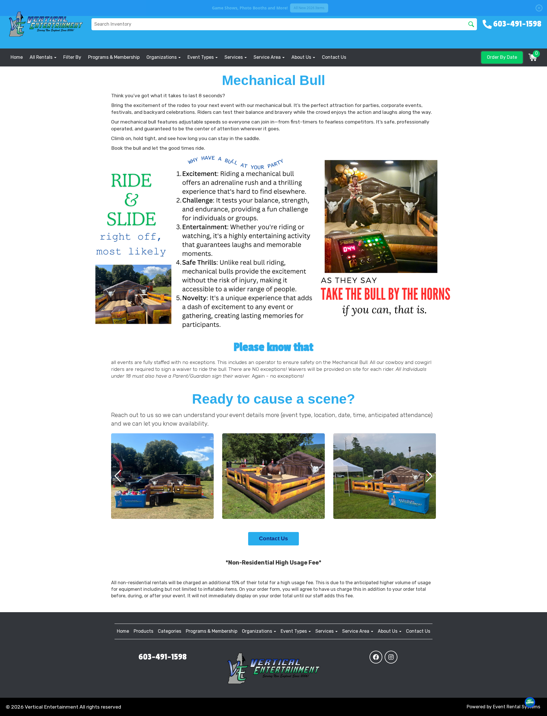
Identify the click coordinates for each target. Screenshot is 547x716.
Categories (169, 631)
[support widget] (530, 702)
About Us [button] (301, 57)
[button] (118, 476)
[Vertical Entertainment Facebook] (376, 657)
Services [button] (234, 57)
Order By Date (502, 57)
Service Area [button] (268, 57)
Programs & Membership (114, 57)
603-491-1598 (162, 657)
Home (17, 57)
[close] (539, 8)
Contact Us (334, 57)
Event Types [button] (201, 57)
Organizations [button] (162, 57)
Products (143, 631)
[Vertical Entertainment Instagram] (391, 657)
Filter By (72, 57)
